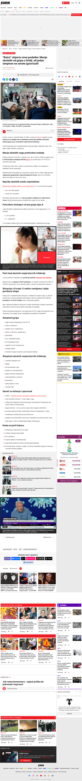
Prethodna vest (10, 537)
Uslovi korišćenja (62, 771)
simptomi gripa (7, 549)
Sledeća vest (47, 537)
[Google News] (79, 77)
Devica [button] (75, 695)
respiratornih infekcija (43, 277)
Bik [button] (61, 695)
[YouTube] (69, 77)
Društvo (15, 48)
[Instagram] (62, 77)
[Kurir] (5, 3)
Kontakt (23, 771)
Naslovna (4, 48)
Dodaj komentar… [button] (12, 688)
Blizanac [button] (65, 695)
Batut (39, 137)
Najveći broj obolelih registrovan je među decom (19, 186)
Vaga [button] (79, 695)
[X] (66, 77)
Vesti (10, 48)
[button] (49, 68)
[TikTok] (72, 77)
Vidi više (69, 713)
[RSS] (76, 77)
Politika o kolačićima (38, 771)
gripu (28, 159)
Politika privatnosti (52, 771)
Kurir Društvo (10, 67)
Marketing (18, 771)
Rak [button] (69, 695)
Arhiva (45, 771)
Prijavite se (26, 760)
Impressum (29, 771)
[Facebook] (59, 77)
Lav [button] (72, 695)
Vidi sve (69, 349)
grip (20, 549)
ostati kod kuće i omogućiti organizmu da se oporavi (28, 396)
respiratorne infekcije (30, 549)
